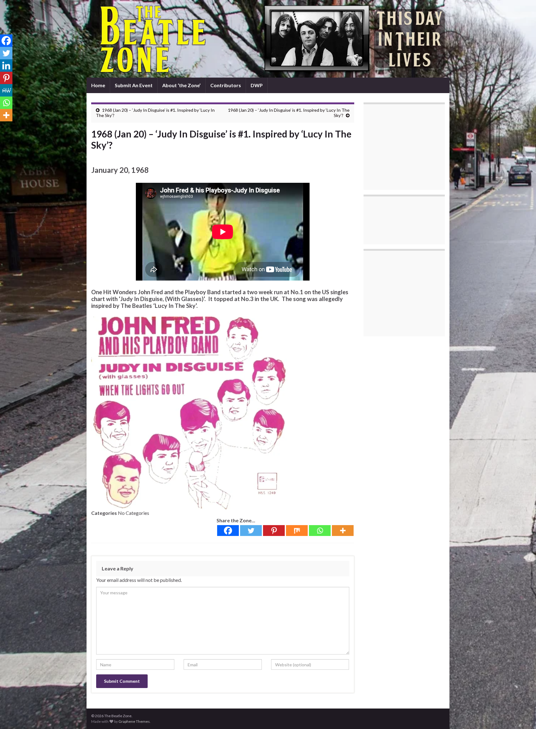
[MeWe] (6, 90)
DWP (257, 85)
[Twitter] (251, 530)
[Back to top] (522, 715)
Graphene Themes (134, 721)
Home (98, 85)
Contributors (225, 85)
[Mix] (297, 530)
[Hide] (2, 127)
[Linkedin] (6, 65)
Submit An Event (134, 85)
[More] (343, 530)
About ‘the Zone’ (181, 85)
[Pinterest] (274, 530)
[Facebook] (228, 530)
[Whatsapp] (320, 530)
